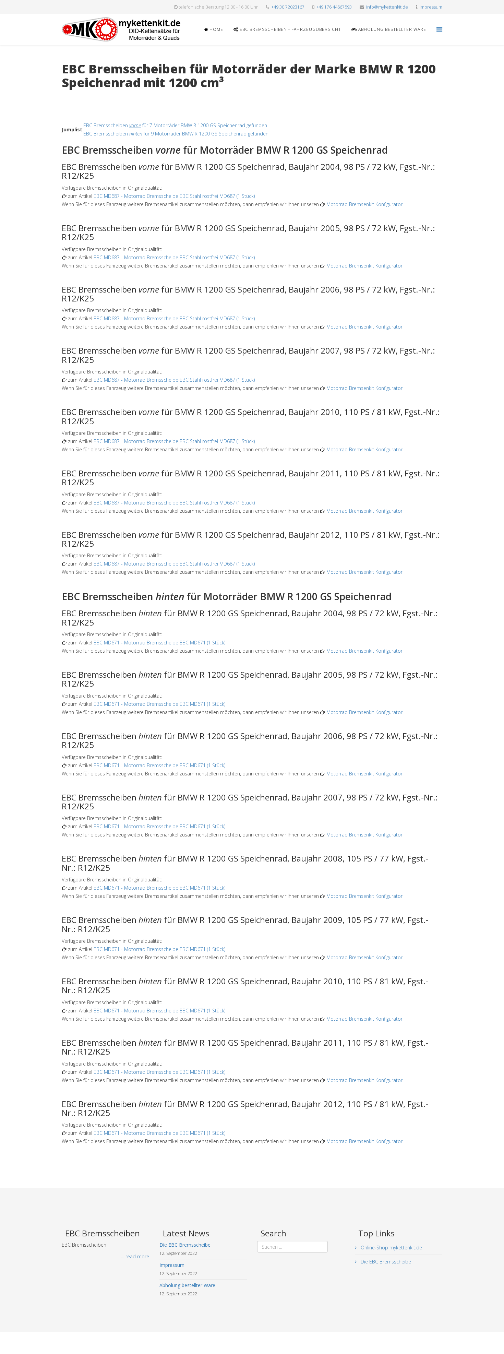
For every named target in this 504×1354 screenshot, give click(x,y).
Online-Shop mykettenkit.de (390, 1247)
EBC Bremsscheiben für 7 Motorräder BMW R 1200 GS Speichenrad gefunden (175, 125)
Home (215, 29)
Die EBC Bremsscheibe (385, 1261)
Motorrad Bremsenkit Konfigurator (364, 204)
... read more (135, 1256)
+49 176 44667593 (334, 7)
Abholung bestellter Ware (391, 29)
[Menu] (439, 29)
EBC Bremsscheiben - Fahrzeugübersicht (289, 29)
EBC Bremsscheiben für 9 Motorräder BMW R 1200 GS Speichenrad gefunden (175, 133)
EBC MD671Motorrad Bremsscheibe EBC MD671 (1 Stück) (159, 642)
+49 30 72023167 (287, 7)
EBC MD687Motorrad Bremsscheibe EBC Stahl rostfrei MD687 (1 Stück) (174, 196)
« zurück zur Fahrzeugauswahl (94, 96)
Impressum (431, 7)
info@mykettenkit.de (387, 7)
